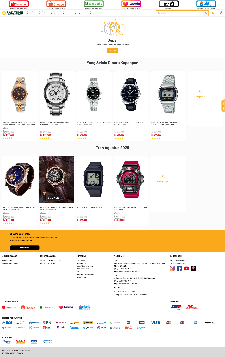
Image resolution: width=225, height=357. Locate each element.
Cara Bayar (81, 260)
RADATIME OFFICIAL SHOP (19, 8)
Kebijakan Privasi (83, 269)
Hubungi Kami (7, 260)
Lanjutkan (112, 50)
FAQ (78, 272)
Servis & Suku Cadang (10, 263)
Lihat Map (124, 266)
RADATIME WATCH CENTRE (56, 8)
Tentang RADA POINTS (85, 274)
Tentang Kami (82, 263)
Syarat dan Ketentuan (85, 266)
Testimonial (81, 277)
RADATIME (168, 8)
